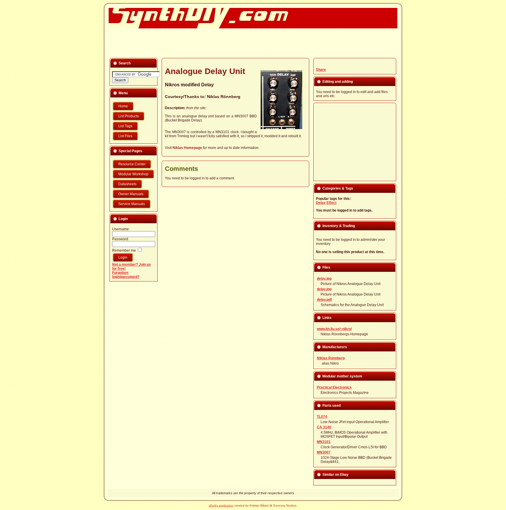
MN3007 (324, 452)
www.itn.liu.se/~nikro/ (334, 329)
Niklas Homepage (187, 148)
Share (321, 70)
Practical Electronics (334, 387)
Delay (321, 203)
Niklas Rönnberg (331, 358)
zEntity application (221, 505)
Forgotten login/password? (125, 275)
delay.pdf (324, 300)
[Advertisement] (249, 43)
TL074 (322, 417)
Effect (331, 203)
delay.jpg (324, 279)
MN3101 (324, 442)
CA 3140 (324, 427)
